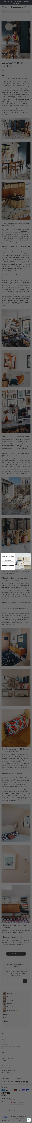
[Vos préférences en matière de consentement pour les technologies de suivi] (29, 1120)
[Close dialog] (30, 553)
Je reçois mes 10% (8, 565)
